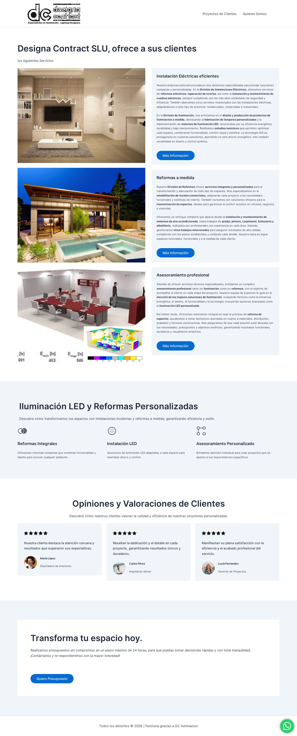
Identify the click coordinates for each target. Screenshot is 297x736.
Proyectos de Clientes (219, 14)
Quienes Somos (254, 14)
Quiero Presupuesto (52, 679)
